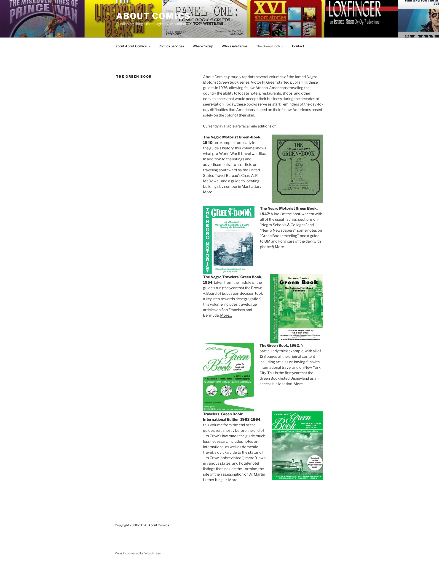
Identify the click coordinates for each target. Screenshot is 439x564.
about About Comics (131, 46)
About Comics (153, 16)
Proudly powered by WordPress (138, 553)
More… (209, 192)
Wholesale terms (234, 46)
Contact (298, 46)
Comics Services (171, 46)
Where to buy (203, 46)
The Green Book (268, 46)
